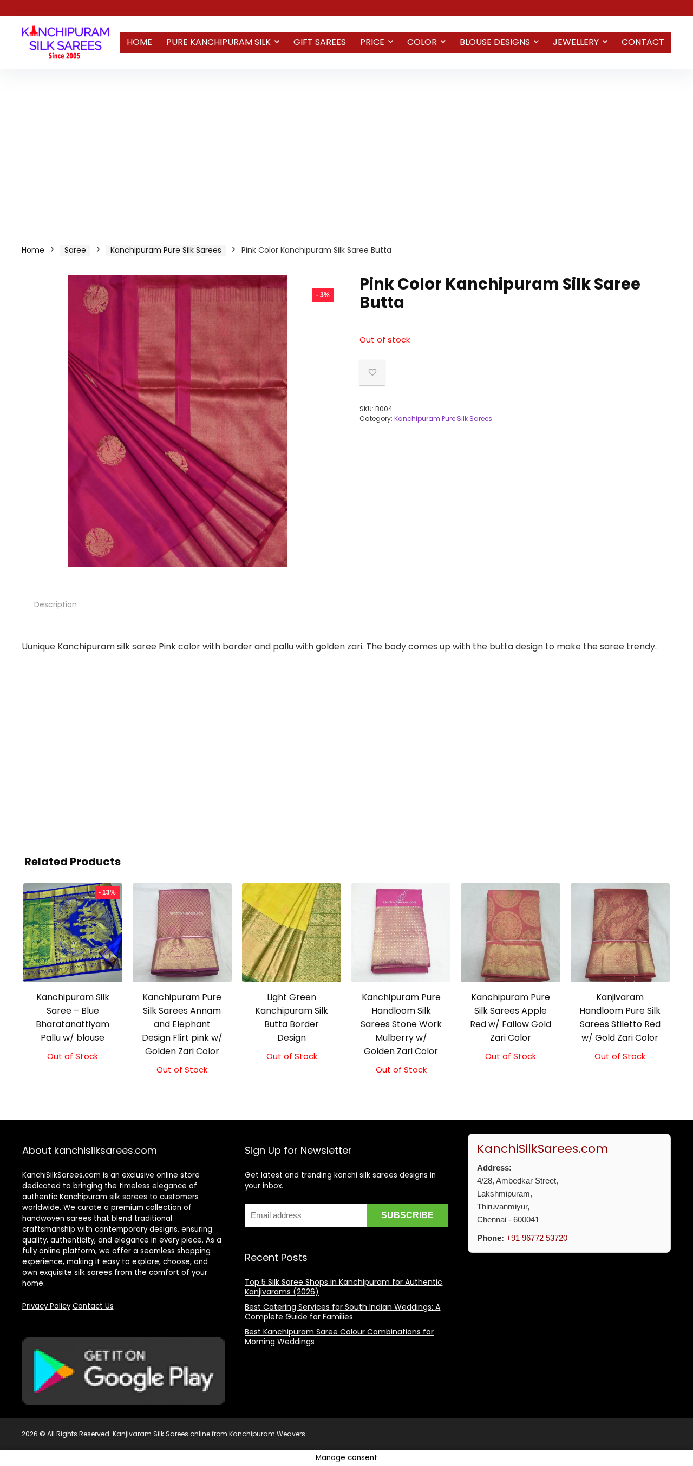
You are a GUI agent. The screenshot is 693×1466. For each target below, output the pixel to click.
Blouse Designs (495, 42)
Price (372, 42)
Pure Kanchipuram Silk (218, 42)
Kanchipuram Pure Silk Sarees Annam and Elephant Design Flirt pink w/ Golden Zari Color (182, 1024)
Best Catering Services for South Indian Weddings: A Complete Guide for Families (342, 1311)
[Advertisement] (346, 150)
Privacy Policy (46, 1306)
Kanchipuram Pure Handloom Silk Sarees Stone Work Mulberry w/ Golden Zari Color (401, 1024)
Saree (75, 250)
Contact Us (93, 1306)
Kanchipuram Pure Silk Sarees (165, 250)
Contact (643, 42)
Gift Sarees (319, 42)
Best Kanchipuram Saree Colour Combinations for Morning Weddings (339, 1336)
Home (139, 42)
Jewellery (576, 42)
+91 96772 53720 (536, 1238)
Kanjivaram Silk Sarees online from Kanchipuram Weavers (209, 1433)
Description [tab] (55, 604)
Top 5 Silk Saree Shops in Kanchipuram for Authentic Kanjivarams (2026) (343, 1287)
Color (422, 42)
